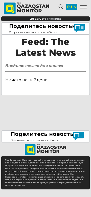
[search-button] (81, 64)
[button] (83, 7)
